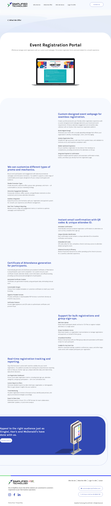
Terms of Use (11, 503)
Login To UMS (72, 5)
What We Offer (48, 5)
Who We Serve (60, 5)
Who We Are (36, 5)
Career (101, 480)
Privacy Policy (19, 503)
